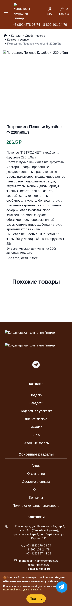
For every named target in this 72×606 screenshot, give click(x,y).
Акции (36, 465)
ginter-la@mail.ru (39, 568)
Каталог (16, 35)
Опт (36, 489)
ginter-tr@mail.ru (39, 564)
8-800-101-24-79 (55, 24)
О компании (36, 473)
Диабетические (35, 35)
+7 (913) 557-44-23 (38, 553)
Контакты (36, 497)
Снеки (36, 435)
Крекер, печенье (18, 39)
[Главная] (5, 36)
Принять (36, 598)
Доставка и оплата (36, 481)
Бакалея (36, 427)
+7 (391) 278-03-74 (26, 24)
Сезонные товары (36, 443)
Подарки (36, 395)
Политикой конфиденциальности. (22, 589)
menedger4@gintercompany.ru (39, 560)
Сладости (36, 403)
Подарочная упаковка (36, 411)
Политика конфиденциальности (36, 505)
